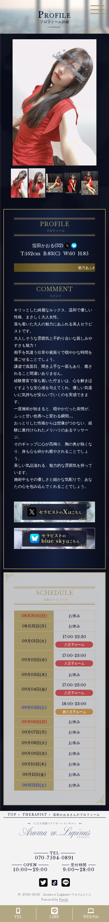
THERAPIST (34, 815)
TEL (18, 917)
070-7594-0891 (54, 856)
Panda (63, 900)
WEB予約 (91, 917)
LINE (54, 917)
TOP (12, 815)
